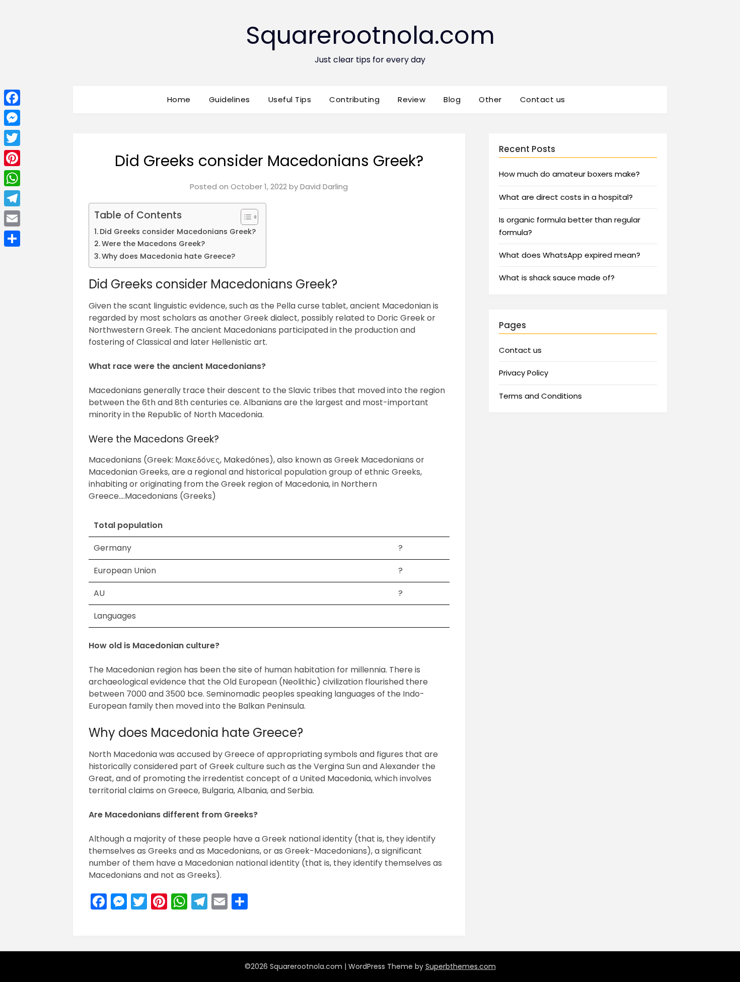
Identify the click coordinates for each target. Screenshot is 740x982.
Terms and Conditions (540, 396)
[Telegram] (12, 198)
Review (411, 99)
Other (490, 99)
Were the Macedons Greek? (153, 244)
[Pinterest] (12, 158)
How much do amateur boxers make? (569, 174)
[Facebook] (12, 98)
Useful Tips (290, 99)
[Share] (12, 239)
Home (179, 99)
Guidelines (229, 99)
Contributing (354, 99)
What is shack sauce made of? (557, 277)
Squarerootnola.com (370, 35)
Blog (452, 99)
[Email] (12, 218)
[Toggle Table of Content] (244, 216)
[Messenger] (12, 118)
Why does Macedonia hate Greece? (168, 256)
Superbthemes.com (460, 966)
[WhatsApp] (12, 178)
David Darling (324, 186)
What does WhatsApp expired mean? (569, 255)
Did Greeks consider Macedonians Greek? (178, 231)
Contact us (542, 99)
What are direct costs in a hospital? (566, 197)
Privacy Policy (523, 372)
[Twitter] (12, 138)
